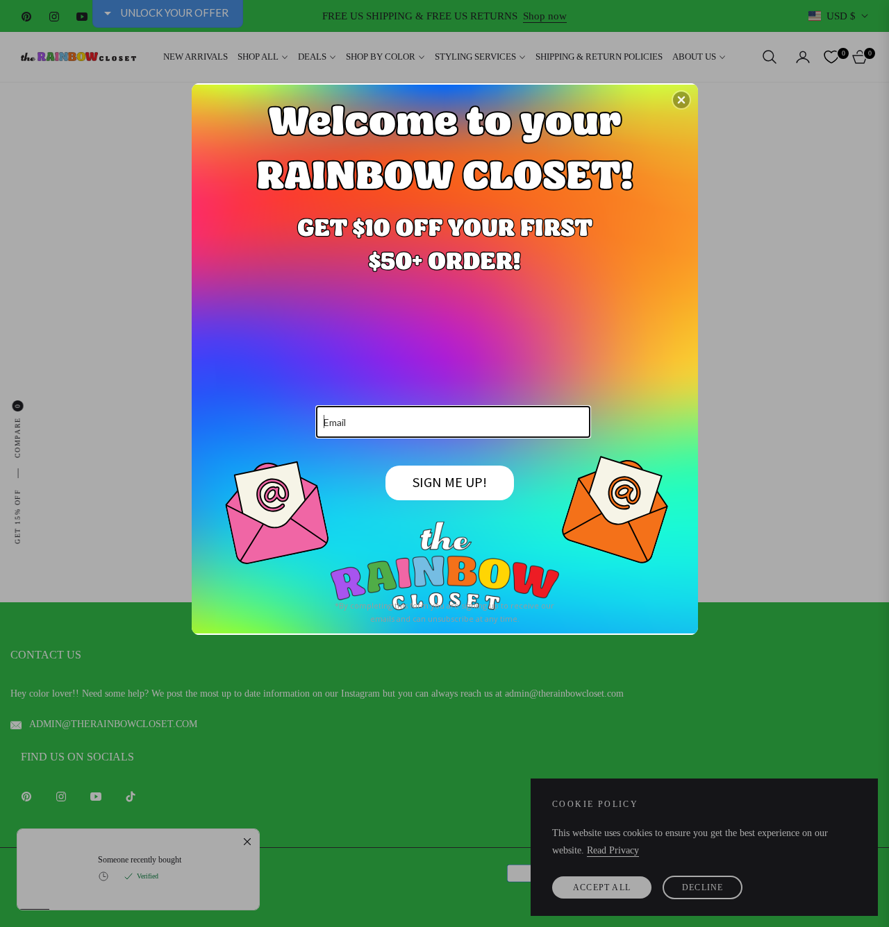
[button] (681, 100)
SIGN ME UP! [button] (450, 482)
